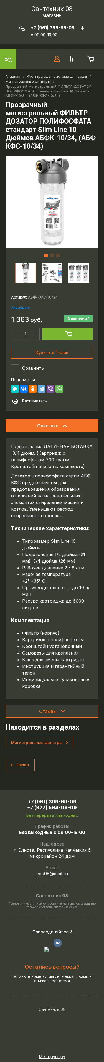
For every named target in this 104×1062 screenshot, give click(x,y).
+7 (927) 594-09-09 (52, 807)
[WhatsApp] (59, 389)
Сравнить (33, 368)
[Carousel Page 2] (52, 255)
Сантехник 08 (52, 9)
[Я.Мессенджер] (15, 389)
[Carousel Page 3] (58, 255)
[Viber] (50, 389)
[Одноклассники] (33, 389)
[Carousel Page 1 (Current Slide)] (46, 255)
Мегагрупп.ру (52, 1056)
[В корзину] (67, 334)
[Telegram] (41, 389)
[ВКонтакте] (24, 389)
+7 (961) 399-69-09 (53, 27)
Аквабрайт (21, 307)
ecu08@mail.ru (52, 873)
